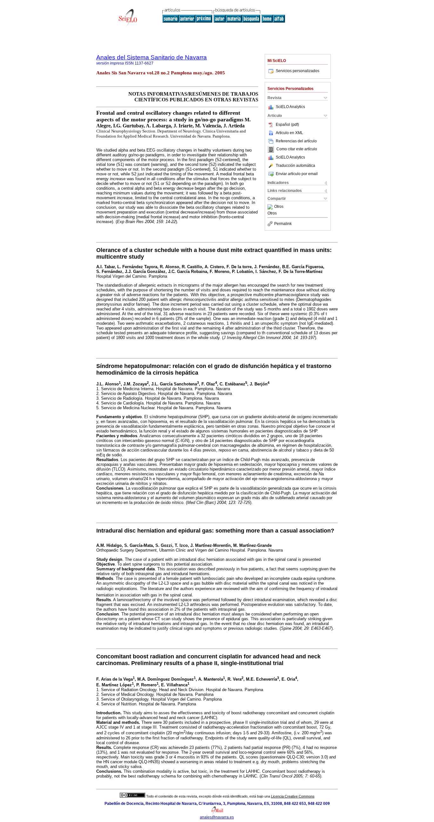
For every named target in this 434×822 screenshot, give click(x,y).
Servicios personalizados (297, 71)
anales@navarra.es (217, 817)
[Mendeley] (271, 207)
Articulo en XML (289, 133)
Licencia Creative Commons (293, 796)
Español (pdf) (287, 124)
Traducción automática (295, 165)
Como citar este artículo (296, 149)
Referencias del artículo (296, 141)
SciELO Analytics (290, 107)
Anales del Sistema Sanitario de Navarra (151, 57)
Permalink (283, 223)
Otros (278, 207)
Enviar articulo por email (297, 174)
